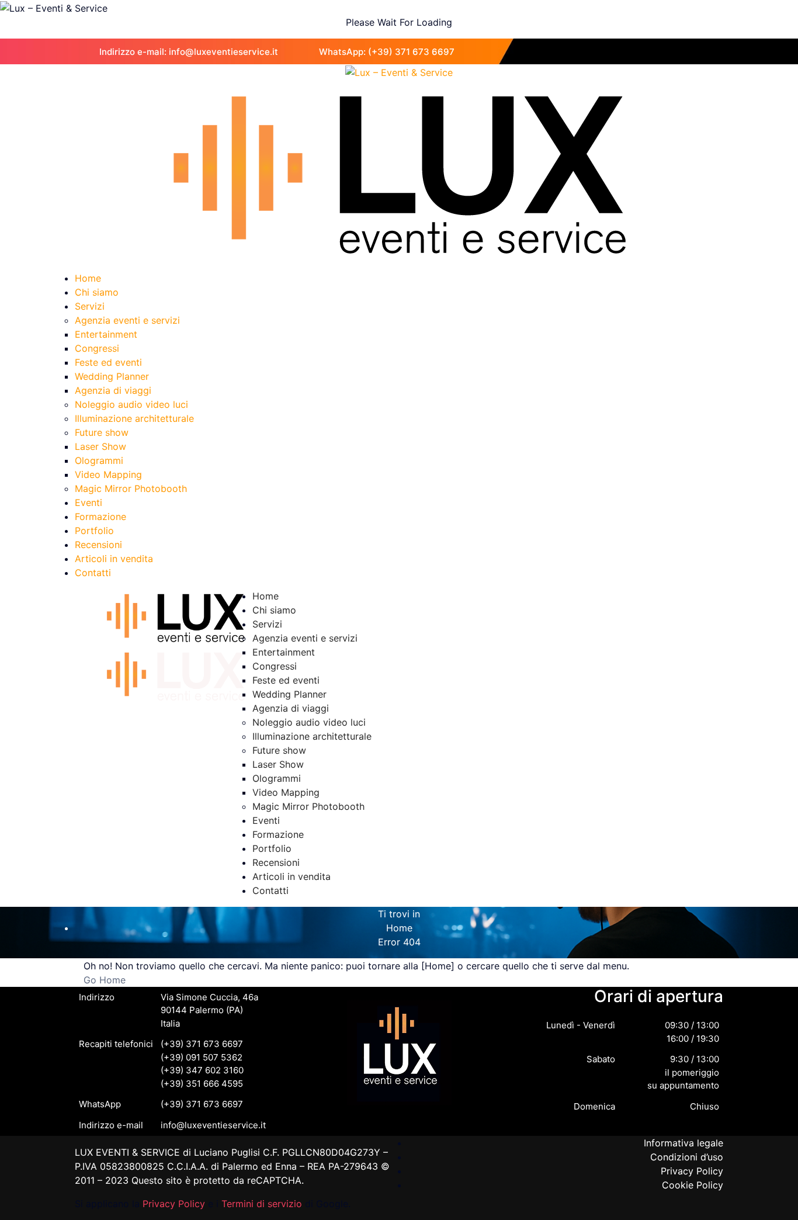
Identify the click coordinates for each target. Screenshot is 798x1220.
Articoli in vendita (114, 558)
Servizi (90, 306)
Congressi (97, 348)
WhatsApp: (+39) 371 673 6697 (386, 51)
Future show (102, 432)
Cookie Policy (692, 1185)
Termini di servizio (261, 1203)
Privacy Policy (174, 1203)
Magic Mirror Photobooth (131, 488)
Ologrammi (99, 460)
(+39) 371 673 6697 (202, 1043)
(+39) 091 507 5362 (201, 1057)
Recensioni (98, 544)
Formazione (100, 516)
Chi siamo (97, 292)
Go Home (105, 980)
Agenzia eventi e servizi (127, 320)
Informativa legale (683, 1143)
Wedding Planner (112, 376)
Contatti (93, 572)
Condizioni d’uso (686, 1157)
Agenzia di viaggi (113, 390)
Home (88, 278)
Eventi (88, 502)
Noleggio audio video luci (131, 404)
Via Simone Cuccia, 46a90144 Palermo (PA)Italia (209, 1010)
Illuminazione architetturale (134, 418)
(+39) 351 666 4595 (202, 1083)
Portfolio (94, 530)
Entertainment (106, 334)
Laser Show (100, 446)
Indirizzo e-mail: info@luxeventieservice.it (188, 51)
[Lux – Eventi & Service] (399, 71)
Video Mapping (108, 474)
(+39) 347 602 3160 (202, 1070)
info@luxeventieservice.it (213, 1125)
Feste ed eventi (108, 362)
